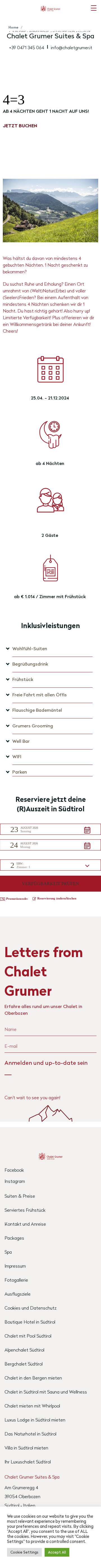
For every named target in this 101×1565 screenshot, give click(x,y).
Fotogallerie (16, 1280)
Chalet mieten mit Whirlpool (32, 1406)
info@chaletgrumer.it (71, 47)
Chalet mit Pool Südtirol (27, 1336)
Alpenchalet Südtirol (24, 1350)
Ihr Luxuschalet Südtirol (27, 1462)
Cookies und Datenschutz (30, 1308)
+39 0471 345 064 (26, 47)
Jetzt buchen (20, 125)
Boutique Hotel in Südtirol (29, 1322)
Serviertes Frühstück (24, 1210)
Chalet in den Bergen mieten (33, 1378)
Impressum (15, 1266)
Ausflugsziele (17, 1294)
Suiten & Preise (19, 1196)
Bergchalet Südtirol (23, 1364)
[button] (50, 829)
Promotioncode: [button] (17, 898)
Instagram (14, 1181)
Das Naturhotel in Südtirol (30, 1434)
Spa (8, 1252)
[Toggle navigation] (94, 7)
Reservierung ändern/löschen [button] (56, 898)
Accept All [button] (57, 1552)
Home (13, 27)
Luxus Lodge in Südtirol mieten (34, 1420)
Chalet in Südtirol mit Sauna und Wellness (45, 1392)
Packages (14, 1238)
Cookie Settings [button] (24, 1552)
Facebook (14, 1170)
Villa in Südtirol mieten (26, 1448)
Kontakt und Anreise (25, 1224)
